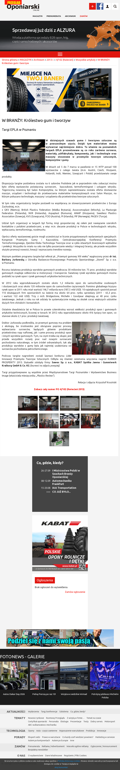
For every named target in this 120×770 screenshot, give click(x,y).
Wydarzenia (33, 711)
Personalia (54, 721)
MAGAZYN (37, 16)
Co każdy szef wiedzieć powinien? (77, 737)
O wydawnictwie (35, 755)
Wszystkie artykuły (86, 59)
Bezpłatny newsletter (38, 750)
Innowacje (101, 731)
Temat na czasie (93, 718)
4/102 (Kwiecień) (64, 59)
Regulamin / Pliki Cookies (75, 755)
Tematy (19, 718)
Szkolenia (63, 711)
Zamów (84, 16)
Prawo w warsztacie (51, 737)
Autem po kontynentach (39, 740)
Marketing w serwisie (105, 737)
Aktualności (16, 711)
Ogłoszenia (45, 580)
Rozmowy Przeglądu (55, 718)
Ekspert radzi (34, 737)
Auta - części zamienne (46, 731)
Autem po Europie (60, 740)
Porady (19, 737)
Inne (72, 740)
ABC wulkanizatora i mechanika (42, 725)
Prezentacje (75, 721)
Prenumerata (54, 16)
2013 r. (50, 59)
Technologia (15, 730)
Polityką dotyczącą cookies (69, 761)
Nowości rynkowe (36, 718)
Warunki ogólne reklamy (78, 746)
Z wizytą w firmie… (75, 718)
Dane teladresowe (53, 755)
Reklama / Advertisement (53, 746)
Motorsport (110, 721)
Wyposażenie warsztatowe (71, 731)
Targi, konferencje (49, 711)
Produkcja (90, 731)
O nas (21, 755)
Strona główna (10, 59)
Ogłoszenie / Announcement (104, 746)
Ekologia (64, 721)
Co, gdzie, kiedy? (50, 463)
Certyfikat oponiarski (37, 721)
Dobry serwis (97, 721)
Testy (86, 721)
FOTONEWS (22, 656)
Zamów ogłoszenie (75, 592)
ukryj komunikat (61, 767)
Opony (31, 731)
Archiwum (70, 16)
